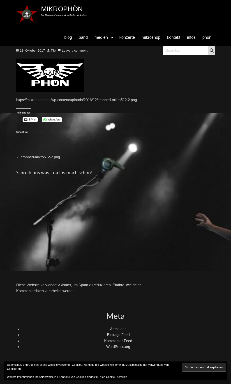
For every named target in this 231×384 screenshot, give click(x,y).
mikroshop (151, 37)
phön (206, 37)
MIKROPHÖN (62, 9)
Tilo (53, 50)
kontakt (173, 37)
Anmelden (118, 329)
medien (101, 37)
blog (68, 37)
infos (191, 37)
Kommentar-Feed (118, 341)
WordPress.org (118, 347)
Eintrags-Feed (118, 335)
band (83, 37)
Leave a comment (75, 50)
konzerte (127, 37)
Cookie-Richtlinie (116, 377)
